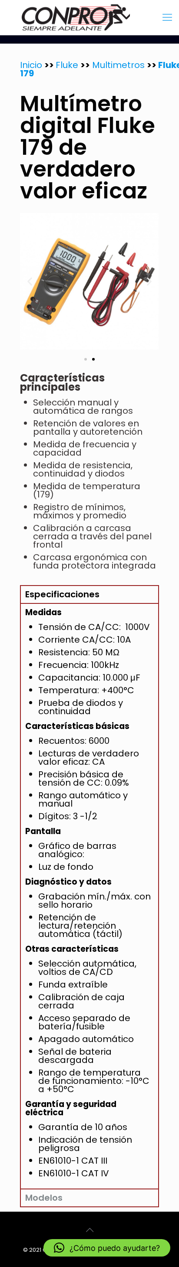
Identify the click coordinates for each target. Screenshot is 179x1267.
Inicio (32, 65)
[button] (29, 281)
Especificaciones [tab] (62, 594)
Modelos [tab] (44, 1198)
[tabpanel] (89, 896)
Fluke (68, 65)
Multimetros (117, 65)
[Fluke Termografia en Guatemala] (89, 17)
